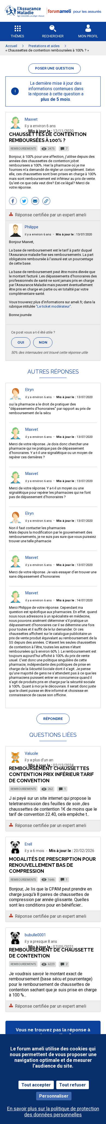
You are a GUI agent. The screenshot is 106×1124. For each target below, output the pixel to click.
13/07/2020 (74, 234)
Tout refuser (72, 1084)
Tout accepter (36, 1084)
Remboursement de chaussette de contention (51, 953)
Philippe (31, 227)
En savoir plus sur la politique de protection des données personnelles (53, 1111)
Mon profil (88, 36)
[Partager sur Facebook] (13, 201)
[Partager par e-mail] (35, 201)
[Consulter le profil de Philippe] (15, 235)
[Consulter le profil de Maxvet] (15, 127)
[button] (53, 20)
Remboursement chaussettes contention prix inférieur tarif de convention (51, 774)
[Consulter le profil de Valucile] (15, 761)
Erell (28, 844)
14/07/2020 (74, 600)
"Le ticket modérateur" (53, 306)
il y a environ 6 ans (38, 234)
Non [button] (45, 344)
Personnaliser (53, 1096)
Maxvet (31, 119)
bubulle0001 (35, 935)
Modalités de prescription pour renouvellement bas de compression (52, 865)
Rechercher (53, 36)
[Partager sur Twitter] (24, 201)
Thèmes (17, 36)
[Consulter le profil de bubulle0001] (15, 942)
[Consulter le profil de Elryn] (15, 398)
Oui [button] (23, 342)
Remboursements (23, 148)
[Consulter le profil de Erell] (15, 852)
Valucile (31, 753)
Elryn (29, 389)
